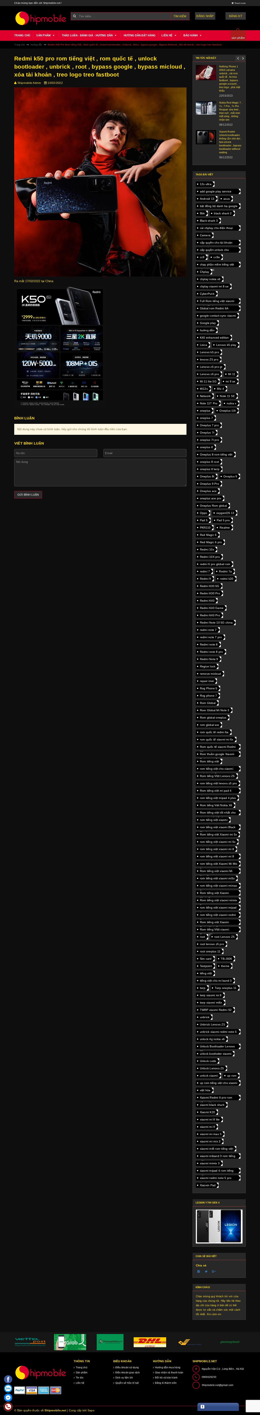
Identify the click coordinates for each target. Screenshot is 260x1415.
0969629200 (209, 1377)
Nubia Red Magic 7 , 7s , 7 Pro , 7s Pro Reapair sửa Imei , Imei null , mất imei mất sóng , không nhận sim (230, 111)
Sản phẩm (43, 35)
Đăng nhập (204, 16)
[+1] (214, 1271)
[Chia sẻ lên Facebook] (199, 1271)
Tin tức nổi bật (206, 58)
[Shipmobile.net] (41, 1372)
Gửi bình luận (28, 494)
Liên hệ (167, 35)
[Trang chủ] (41, 18)
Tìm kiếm (179, 16)
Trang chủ (22, 35)
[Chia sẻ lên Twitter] (206, 1271)
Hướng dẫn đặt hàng (140, 35)
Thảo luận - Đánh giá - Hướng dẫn (88, 35)
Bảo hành (190, 35)
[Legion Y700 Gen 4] (219, 1226)
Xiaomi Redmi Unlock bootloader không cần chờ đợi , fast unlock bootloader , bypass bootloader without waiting (230, 142)
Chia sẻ (201, 1265)
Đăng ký (235, 16)
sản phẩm (238, 37)
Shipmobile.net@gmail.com (217, 1385)
